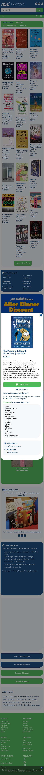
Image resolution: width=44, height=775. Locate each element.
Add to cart (23, 384)
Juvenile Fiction (13, 452)
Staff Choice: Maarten (14, 446)
